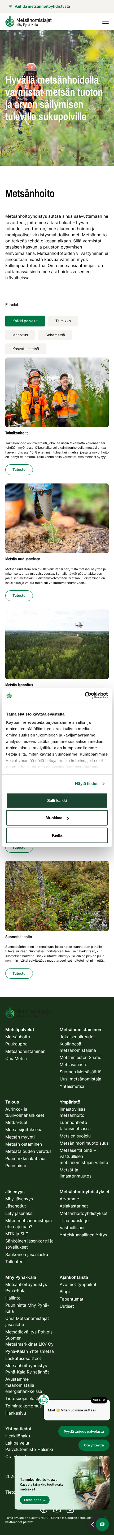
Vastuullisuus (72, 1227)
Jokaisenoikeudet (77, 1036)
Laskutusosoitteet (23, 1358)
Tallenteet (15, 1261)
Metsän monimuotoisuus (84, 1143)
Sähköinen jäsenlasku (26, 1254)
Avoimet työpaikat (78, 1284)
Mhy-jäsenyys (19, 1198)
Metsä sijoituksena (23, 1129)
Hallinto (13, 1298)
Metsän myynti (20, 1137)
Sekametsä (55, 335)
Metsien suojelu (75, 1136)
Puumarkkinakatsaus (25, 1158)
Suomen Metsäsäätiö (81, 1071)
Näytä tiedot (86, 783)
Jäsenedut (15, 1206)
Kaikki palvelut (25, 321)
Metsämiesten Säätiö (81, 1057)
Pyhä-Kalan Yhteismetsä (29, 1351)
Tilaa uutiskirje (74, 1220)
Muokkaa (54, 818)
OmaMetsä (16, 1058)
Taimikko (63, 321)
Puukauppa (16, 1043)
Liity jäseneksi (19, 1213)
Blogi (65, 1291)
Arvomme (69, 1198)
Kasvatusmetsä (25, 348)
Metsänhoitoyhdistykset (84, 1213)
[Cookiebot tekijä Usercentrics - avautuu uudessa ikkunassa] (85, 695)
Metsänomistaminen (25, 1051)
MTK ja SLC (17, 1233)
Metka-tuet (16, 1122)
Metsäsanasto (73, 1064)
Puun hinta (15, 1165)
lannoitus (20, 335)
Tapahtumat (72, 1299)
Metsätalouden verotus (28, 1151)
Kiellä (57, 835)
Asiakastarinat (74, 1206)
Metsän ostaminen (23, 1144)
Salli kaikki (57, 800)
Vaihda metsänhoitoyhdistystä (42, 6)
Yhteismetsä (72, 1086)
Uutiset (67, 1306)
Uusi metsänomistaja (80, 1079)
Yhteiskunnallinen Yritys (83, 1234)
